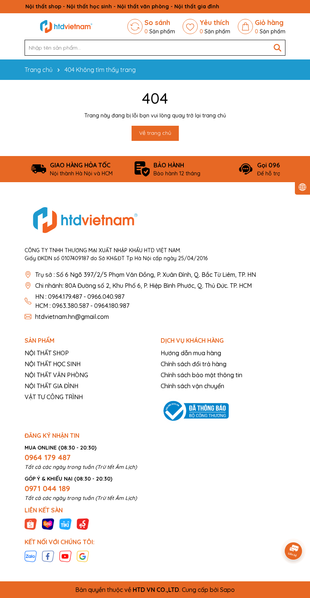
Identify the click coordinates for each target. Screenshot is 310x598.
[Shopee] (31, 523)
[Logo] (66, 26)
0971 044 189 (47, 488)
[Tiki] (65, 523)
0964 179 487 (48, 457)
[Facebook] (48, 555)
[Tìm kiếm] (277, 47)
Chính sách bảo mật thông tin (201, 375)
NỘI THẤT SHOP (47, 353)
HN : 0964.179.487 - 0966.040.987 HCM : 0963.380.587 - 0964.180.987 (82, 301)
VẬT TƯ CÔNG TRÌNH (54, 397)
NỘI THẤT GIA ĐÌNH (51, 386)
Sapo (227, 589)
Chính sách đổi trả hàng (193, 364)
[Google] (83, 555)
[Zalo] (31, 555)
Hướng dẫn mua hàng (191, 353)
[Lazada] (48, 523)
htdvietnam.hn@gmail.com (72, 316)
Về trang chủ (155, 133)
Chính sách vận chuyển (192, 386)
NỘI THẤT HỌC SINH (53, 364)
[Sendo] (83, 523)
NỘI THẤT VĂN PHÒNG (56, 375)
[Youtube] (65, 555)
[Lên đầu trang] (293, 529)
